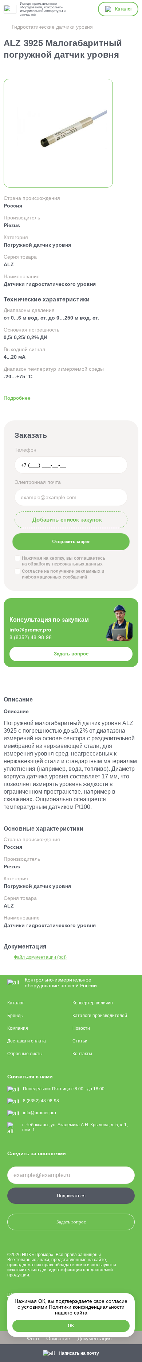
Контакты (82, 1053)
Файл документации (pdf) (40, 957)
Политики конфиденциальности (87, 1307)
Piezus (12, 225)
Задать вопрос (71, 654)
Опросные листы (25, 1053)
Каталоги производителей (99, 1015)
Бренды (15, 1015)
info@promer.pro (30, 630)
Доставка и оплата (26, 1041)
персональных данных (77, 564)
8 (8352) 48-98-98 (30, 637)
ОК (71, 1325)
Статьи (79, 1041)
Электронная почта (38, 482)
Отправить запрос (71, 541)
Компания (17, 1028)
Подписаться (71, 1195)
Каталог (15, 1002)
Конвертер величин (92, 1002)
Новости (81, 1028)
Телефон (25, 450)
